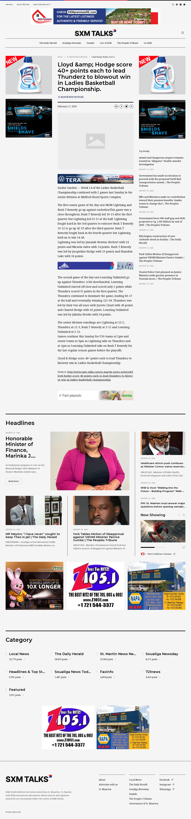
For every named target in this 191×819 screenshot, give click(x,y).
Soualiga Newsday (71, 42)
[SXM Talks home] (95, 32)
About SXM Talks (23, 4)
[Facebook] (177, 4)
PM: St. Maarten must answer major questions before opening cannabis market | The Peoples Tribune (163, 505)
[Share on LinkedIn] (131, 106)
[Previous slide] (179, 515)
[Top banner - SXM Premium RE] (95, 16)
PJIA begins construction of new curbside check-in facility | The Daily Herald (160, 239)
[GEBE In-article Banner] (95, 266)
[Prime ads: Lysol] (29, 75)
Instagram (165, 784)
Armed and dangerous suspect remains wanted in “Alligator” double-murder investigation (161, 161)
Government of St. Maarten (143, 803)
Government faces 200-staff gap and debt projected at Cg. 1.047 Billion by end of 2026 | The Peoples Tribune (162, 221)
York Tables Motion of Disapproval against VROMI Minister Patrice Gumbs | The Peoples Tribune (162, 257)
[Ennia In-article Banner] (95, 395)
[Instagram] (181, 4)
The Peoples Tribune (127, 42)
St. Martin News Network (77, 57)
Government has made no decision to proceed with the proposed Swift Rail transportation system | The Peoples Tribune (160, 180)
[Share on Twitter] (126, 106)
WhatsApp (165, 789)
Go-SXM (148, 42)
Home (60, 57)
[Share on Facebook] (121, 106)
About (102, 779)
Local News (135, 779)
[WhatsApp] (184, 4)
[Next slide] (183, 515)
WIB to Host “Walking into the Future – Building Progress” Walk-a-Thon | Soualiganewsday (163, 489)
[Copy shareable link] (116, 106)
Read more (15, 481)
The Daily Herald (48, 42)
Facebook (165, 779)
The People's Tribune (140, 798)
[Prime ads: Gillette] (29, 118)
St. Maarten (105, 789)
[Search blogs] (173, 4)
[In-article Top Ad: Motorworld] (95, 179)
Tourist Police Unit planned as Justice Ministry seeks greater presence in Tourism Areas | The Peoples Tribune (160, 275)
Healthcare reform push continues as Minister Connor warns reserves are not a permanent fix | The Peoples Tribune (162, 465)
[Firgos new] (156, 586)
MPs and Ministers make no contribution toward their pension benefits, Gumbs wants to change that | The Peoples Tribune (162, 201)
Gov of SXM (106, 42)
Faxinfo (90, 42)
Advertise (9, 4)
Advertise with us (108, 784)
